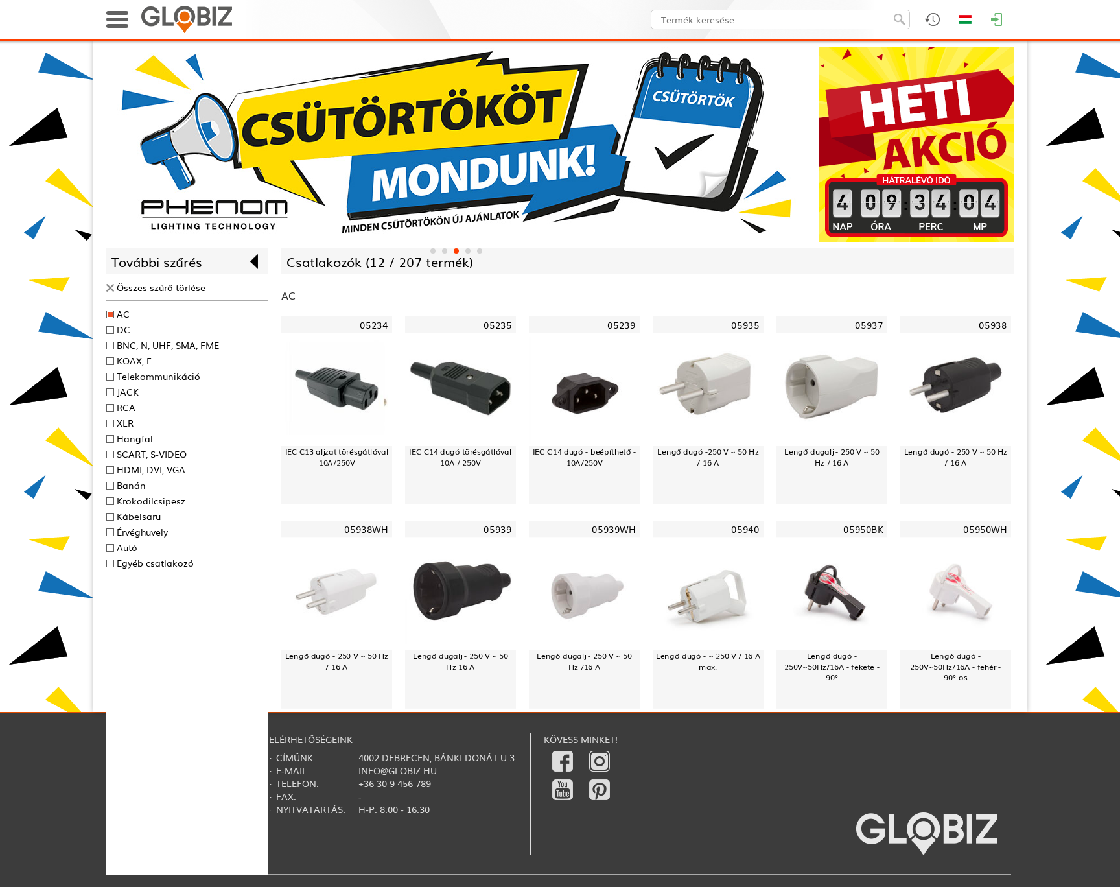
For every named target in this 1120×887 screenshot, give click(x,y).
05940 (745, 529)
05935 (745, 325)
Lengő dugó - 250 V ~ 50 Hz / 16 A (956, 456)
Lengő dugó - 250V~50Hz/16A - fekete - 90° (832, 666)
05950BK (863, 529)
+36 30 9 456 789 (394, 783)
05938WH (366, 529)
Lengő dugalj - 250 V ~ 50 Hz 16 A (460, 661)
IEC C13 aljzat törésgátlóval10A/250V (337, 456)
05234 (374, 325)
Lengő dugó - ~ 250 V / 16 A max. (708, 661)
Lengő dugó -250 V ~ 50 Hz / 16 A (707, 456)
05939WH (613, 529)
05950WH (985, 529)
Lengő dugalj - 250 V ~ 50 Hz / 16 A (832, 456)
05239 (621, 325)
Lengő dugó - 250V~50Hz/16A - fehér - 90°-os (955, 666)
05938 (993, 325)
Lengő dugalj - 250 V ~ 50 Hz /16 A (584, 661)
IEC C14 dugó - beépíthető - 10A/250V (584, 456)
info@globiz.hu (397, 770)
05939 (497, 529)
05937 (869, 325)
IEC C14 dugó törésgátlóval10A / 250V (460, 456)
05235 (497, 325)
